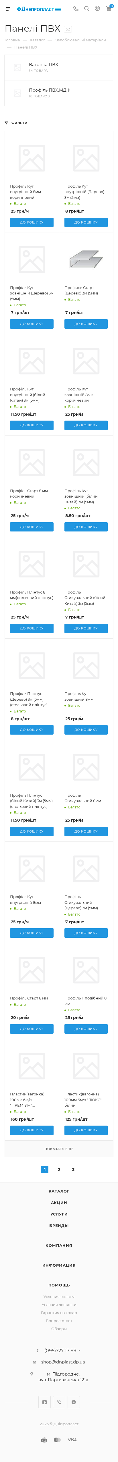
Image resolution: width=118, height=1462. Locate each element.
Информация (59, 1265)
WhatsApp (74, 1402)
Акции (59, 1202)
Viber (59, 1402)
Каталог (59, 1191)
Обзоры (59, 1328)
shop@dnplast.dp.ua (63, 1362)
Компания (59, 1245)
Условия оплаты (59, 1296)
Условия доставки (59, 1304)
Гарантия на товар (59, 1312)
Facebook (44, 1402)
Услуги (59, 1214)
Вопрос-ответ (59, 1320)
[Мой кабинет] (97, 9)
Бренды (59, 1225)
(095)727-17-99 (60, 1351)
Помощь (59, 1285)
